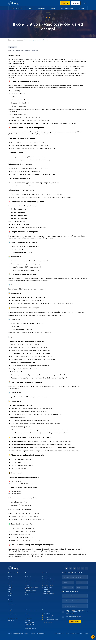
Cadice (10, 585)
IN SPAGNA (10, 576)
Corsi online (27, 585)
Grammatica (20, 39)
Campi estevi (28, 578)
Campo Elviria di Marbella (47, 587)
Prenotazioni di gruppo (67, 8)
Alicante (10, 583)
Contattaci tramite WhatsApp (50, 615)
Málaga (9, 589)
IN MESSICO (10, 601)
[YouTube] (74, 568)
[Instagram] (78, 568)
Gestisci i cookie (84, 633)
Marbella (10, 591)
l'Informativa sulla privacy (75, 616)
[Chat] (93, 637)
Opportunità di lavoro (29, 622)
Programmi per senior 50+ (30, 590)
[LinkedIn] (82, 568)
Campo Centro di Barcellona (48, 581)
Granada (10, 587)
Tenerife (10, 597)
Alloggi (53, 8)
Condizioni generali (74, 633)
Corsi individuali (28, 583)
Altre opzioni (11, 620)
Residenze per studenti (13, 616)
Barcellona (10, 581)
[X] (70, 568)
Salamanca (10, 593)
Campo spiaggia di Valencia (48, 593)
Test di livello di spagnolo (30, 628)
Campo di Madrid (45, 583)
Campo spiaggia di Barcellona (48, 578)
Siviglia (9, 595)
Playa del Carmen (12, 604)
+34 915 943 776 (47, 613)
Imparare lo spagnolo (17, 8)
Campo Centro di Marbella (47, 585)
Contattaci (76, 3)
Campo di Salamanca (46, 591)
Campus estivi (41, 8)
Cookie (67, 633)
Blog (14, 39)
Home (9, 39)
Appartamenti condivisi (13, 618)
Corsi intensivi (28, 576)
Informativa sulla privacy (59, 633)
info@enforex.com (48, 617)
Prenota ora (65, 3)
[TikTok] (86, 568)
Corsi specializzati (29, 594)
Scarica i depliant (75, 621)
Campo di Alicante (46, 576)
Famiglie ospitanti (12, 613)
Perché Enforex (28, 616)
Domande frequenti (29, 624)
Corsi (30, 8)
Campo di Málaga (45, 589)
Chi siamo (81, 8)
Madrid (9, 578)
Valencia (10, 599)
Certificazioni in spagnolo (30, 592)
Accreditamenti (28, 618)
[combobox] (86, 3)
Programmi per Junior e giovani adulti (32, 581)
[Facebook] (66, 568)
